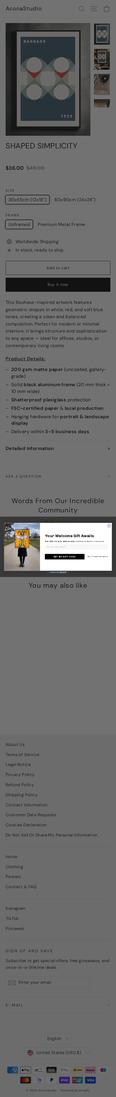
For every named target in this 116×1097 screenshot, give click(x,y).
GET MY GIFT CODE (65, 556)
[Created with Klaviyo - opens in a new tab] (58, 572)
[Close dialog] (109, 526)
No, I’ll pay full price (98, 557)
